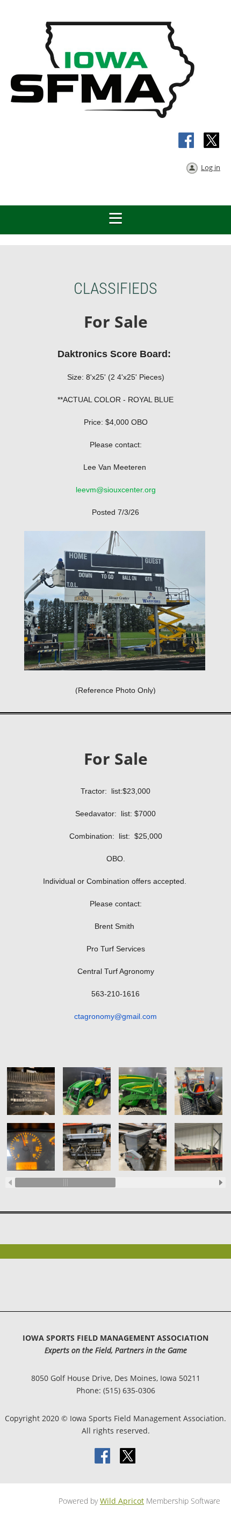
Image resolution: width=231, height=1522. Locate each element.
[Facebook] (187, 141)
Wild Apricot (122, 1501)
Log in (210, 167)
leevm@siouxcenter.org (116, 489)
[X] (211, 141)
